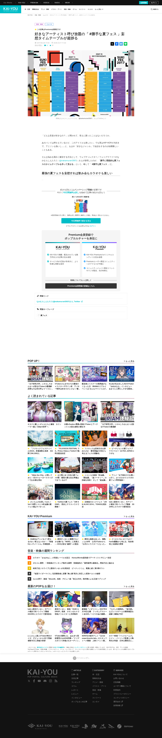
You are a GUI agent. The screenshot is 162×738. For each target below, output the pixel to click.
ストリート (96, 698)
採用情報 (116, 705)
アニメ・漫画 (97, 682)
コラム (74, 686)
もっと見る (98, 9)
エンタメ (95, 701)
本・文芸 (95, 674)
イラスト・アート (99, 686)
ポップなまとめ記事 (79, 701)
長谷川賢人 (38, 45)
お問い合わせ (118, 678)
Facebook (34, 680)
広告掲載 (116, 682)
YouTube (39, 680)
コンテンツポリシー (80, 647)
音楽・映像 (38, 15)
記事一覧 (74, 674)
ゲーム (95, 694)
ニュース (45, 15)
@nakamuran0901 (85, 118)
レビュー (74, 694)
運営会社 (116, 701)
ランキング (75, 682)
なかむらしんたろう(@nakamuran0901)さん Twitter (58, 301)
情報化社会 (96, 678)
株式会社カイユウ (42, 647)
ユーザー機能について (122, 686)
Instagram (50, 680)
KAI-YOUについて (120, 674)
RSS (56, 680)
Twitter (29, 680)
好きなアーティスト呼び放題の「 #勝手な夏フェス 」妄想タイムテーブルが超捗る (80, 36)
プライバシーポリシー (122, 694)
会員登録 (144, 3)
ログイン (154, 3)
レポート (74, 690)
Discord (45, 680)
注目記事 (74, 678)
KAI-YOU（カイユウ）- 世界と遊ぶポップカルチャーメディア (11, 9)
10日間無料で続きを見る (81, 221)
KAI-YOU (30, 15)
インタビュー (76, 698)
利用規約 (116, 690)
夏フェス (43, 315)
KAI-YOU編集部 (59, 647)
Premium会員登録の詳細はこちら (81, 286)
